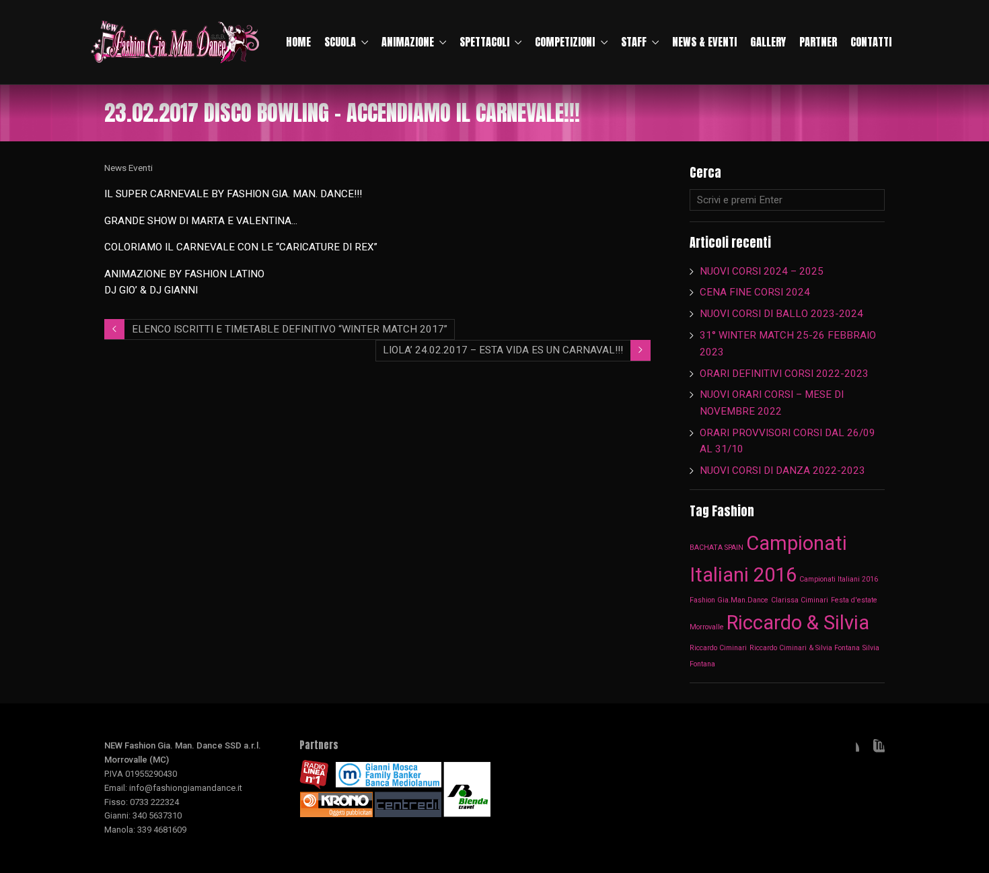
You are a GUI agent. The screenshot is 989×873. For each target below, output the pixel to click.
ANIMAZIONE (407, 42)
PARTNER (818, 42)
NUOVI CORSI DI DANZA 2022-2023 (782, 470)
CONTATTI (870, 42)
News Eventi (128, 167)
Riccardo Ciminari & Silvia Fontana (804, 647)
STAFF (634, 42)
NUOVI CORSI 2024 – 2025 (761, 271)
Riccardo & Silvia (798, 622)
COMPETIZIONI (565, 42)
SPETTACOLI (484, 42)
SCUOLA (340, 42)
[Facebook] (848, 750)
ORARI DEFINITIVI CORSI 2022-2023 (784, 374)
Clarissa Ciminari (799, 600)
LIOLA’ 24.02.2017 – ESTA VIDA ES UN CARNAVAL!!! (503, 350)
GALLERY (768, 42)
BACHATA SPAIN (716, 547)
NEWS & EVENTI (704, 42)
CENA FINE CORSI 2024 (755, 292)
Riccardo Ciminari (718, 647)
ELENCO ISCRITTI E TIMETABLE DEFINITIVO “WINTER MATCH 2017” (289, 329)
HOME (298, 42)
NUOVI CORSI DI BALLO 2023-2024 (781, 314)
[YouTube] (874, 750)
